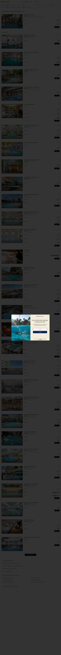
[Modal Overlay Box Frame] (30, 327)
